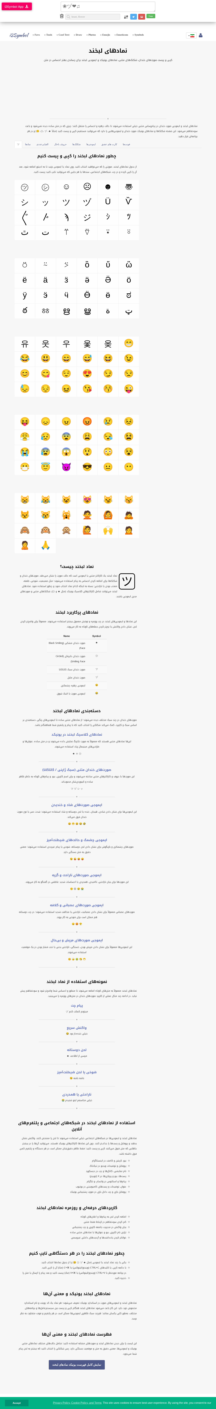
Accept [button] (17, 1403)
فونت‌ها (126, 144)
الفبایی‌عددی (42, 144)
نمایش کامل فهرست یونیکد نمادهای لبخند (76, 1364)
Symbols (139, 34)
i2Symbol (18, 35)
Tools (49, 34)
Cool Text (63, 34)
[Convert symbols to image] (141, 17)
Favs (37, 34)
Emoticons (122, 34)
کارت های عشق (109, 144)
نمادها (28, 144)
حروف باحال (60, 144)
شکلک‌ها (76, 144)
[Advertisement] (108, 90)
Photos (92, 34)
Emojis (106, 34)
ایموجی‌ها (91, 144)
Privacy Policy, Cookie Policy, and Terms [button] (77, 1402)
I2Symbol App (15, 6)
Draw (78, 34)
